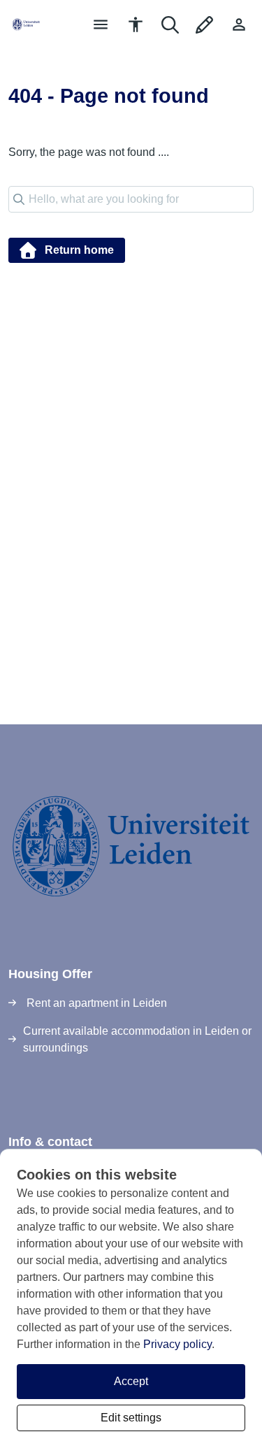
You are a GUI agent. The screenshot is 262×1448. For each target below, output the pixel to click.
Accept (131, 1381)
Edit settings (131, 1418)
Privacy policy (177, 1344)
